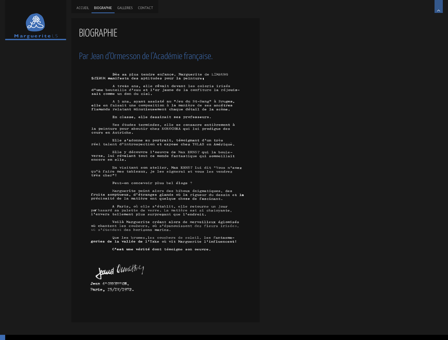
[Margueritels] (35, 19)
